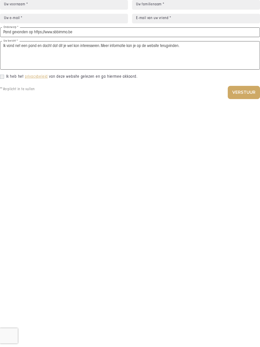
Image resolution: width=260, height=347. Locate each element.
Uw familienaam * (150, 4)
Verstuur (243, 92)
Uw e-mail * (13, 18)
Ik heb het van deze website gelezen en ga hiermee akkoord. (72, 77)
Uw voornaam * (16, 4)
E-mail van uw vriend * (153, 18)
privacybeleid (36, 77)
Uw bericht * (11, 41)
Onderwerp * (11, 27)
